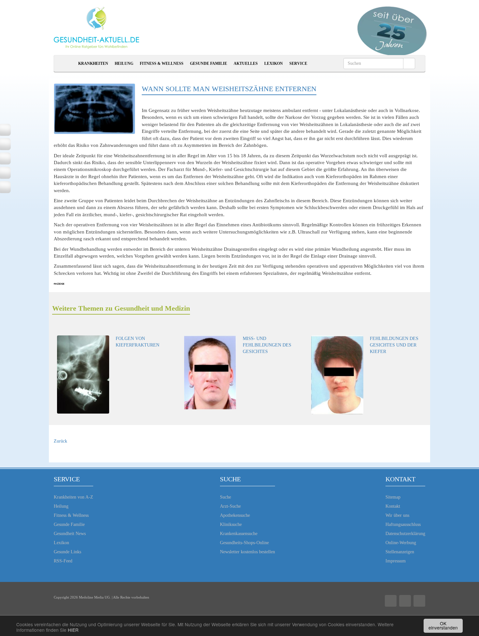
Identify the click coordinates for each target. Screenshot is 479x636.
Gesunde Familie (208, 63)
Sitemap (392, 497)
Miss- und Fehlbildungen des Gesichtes (267, 345)
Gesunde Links (67, 551)
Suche (225, 497)
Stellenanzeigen (399, 551)
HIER (73, 630)
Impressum (395, 560)
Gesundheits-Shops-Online (244, 542)
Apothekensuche (235, 515)
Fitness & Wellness (161, 63)
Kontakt (392, 506)
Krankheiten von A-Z (73, 497)
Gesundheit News (70, 533)
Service (298, 63)
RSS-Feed (63, 560)
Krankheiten (93, 63)
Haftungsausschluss (403, 524)
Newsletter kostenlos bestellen (247, 551)
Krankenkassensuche (238, 533)
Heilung (124, 63)
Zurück (60, 441)
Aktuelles (246, 63)
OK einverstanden (443, 625)
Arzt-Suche (230, 506)
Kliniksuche (231, 524)
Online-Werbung (400, 542)
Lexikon (273, 63)
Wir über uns (397, 515)
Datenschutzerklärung (405, 533)
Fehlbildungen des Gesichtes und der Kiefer (394, 345)
